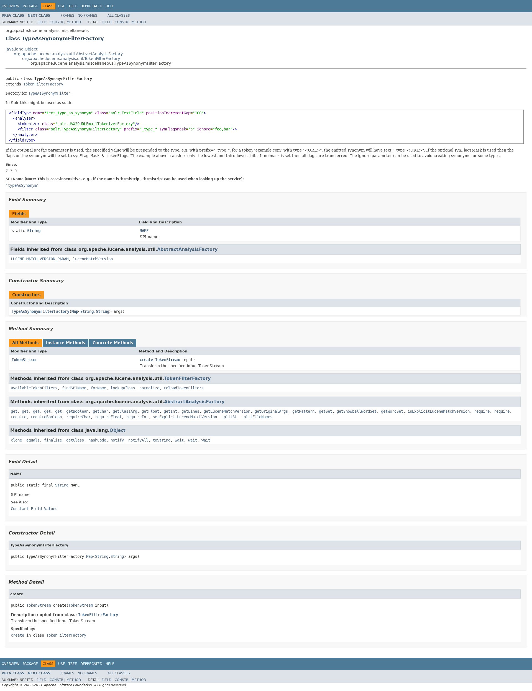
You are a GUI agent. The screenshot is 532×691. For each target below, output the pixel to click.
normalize (149, 388)
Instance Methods (65, 343)
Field (41, 22)
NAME (144, 230)
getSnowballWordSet (357, 411)
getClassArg (125, 411)
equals (33, 440)
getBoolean (77, 411)
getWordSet (392, 411)
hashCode (97, 440)
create (146, 359)
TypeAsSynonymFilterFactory (40, 311)
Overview (10, 6)
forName (98, 388)
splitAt (229, 417)
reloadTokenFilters (184, 388)
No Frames (87, 15)
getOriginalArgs (271, 411)
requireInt (137, 417)
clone (16, 440)
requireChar (78, 417)
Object (117, 430)
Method (73, 22)
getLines (190, 411)
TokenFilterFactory (43, 84)
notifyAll (138, 440)
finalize (53, 440)
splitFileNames (256, 417)
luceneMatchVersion (93, 259)
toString (161, 440)
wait (179, 440)
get (14, 411)
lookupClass (123, 388)
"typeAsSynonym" (22, 185)
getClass (75, 440)
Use (61, 6)
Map (74, 311)
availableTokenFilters (34, 388)
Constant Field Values (34, 508)
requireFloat (108, 417)
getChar (100, 411)
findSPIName (74, 388)
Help (110, 6)
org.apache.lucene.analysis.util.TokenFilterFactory (71, 58)
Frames (67, 15)
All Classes (119, 15)
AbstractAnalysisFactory (187, 249)
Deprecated (91, 6)
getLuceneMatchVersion (227, 411)
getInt (170, 411)
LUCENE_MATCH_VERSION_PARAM (39, 259)
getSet (325, 411)
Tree (72, 6)
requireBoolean (46, 417)
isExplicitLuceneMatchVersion (439, 411)
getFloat (150, 411)
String (33, 230)
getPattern (303, 411)
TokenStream (24, 359)
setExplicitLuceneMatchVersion (185, 417)
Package (30, 6)
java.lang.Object (21, 49)
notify (117, 440)
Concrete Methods (113, 343)
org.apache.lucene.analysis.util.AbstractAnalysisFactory (68, 54)
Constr (56, 22)
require (482, 411)
